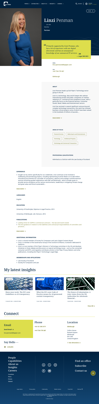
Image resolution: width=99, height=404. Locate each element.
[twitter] (49, 365)
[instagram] (55, 365)
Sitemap (79, 389)
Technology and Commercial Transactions (65, 143)
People (27, 3)
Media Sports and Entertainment (76, 134)
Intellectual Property (70, 138)
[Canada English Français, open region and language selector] (86, 4)
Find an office (83, 361)
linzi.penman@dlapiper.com (62, 65)
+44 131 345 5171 (40, 326)
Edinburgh (56, 76)
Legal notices (20, 389)
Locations (11, 374)
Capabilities (35, 3)
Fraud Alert (70, 389)
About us (44, 3)
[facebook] (43, 370)
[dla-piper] (8, 3)
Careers (59, 3)
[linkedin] (43, 365)
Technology (57, 138)
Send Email (8, 329)
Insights (52, 3)
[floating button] (93, 373)
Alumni (10, 381)
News (9, 377)
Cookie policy (45, 389)
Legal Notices (51, 395)
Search (80, 3)
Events (10, 379)
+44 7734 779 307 (58, 71)
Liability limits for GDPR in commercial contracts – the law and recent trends (43, 223)
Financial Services (58, 134)
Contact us (81, 370)
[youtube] (49, 370)
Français (94, 4)
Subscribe (80, 365)
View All (90, 306)
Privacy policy (32, 389)
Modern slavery (57, 389)
